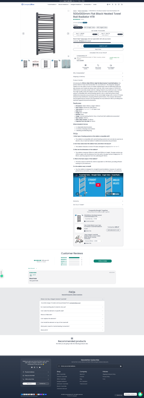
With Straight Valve (89, 27)
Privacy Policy (106, 376)
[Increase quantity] (81, 46)
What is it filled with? (46, 314)
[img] (32, 272)
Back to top (119, 395)
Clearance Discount (62, 388)
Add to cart (103, 46)
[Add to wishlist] (68, 56)
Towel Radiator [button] (52, 4)
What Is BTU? (44, 330)
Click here (84, 39)
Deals (94, 4)
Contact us (42, 383)
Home (74, 11)
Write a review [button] (102, 261)
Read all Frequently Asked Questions (72, 294)
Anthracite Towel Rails (62, 384)
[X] (37, 367)
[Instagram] (34, 367)
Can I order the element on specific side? (52, 311)
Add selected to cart (113, 230)
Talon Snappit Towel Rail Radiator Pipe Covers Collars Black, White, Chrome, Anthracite (92, 236)
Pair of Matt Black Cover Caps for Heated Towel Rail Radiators (93, 226)
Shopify (75, 395)
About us (29, 383)
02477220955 (80, 60)
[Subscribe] (121, 366)
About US (82, 374)
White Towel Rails (61, 379)
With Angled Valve (102, 27)
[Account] (112, 4)
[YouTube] (39, 367)
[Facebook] (32, 367)
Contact (82, 376)
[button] (108, 4)
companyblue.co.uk (75, 303)
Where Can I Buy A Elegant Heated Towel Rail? (53, 299)
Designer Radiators (62, 381)
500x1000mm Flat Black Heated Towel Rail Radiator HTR (93, 216)
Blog (81, 379)
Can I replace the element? (48, 318)
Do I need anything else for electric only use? (53, 307)
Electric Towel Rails (61, 386)
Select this (88, 231)
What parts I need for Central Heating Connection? (55, 326)
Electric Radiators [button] (63, 4)
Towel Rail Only (78, 27)
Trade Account (83, 384)
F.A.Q (104, 379)
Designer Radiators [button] (76, 4)
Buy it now (98, 49)
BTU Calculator (83, 381)
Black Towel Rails (82, 11)
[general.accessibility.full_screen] (68, 10)
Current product (90, 221)
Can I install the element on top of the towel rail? (54, 322)
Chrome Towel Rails (62, 376)
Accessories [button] (87, 4)
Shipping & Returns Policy (109, 374)
